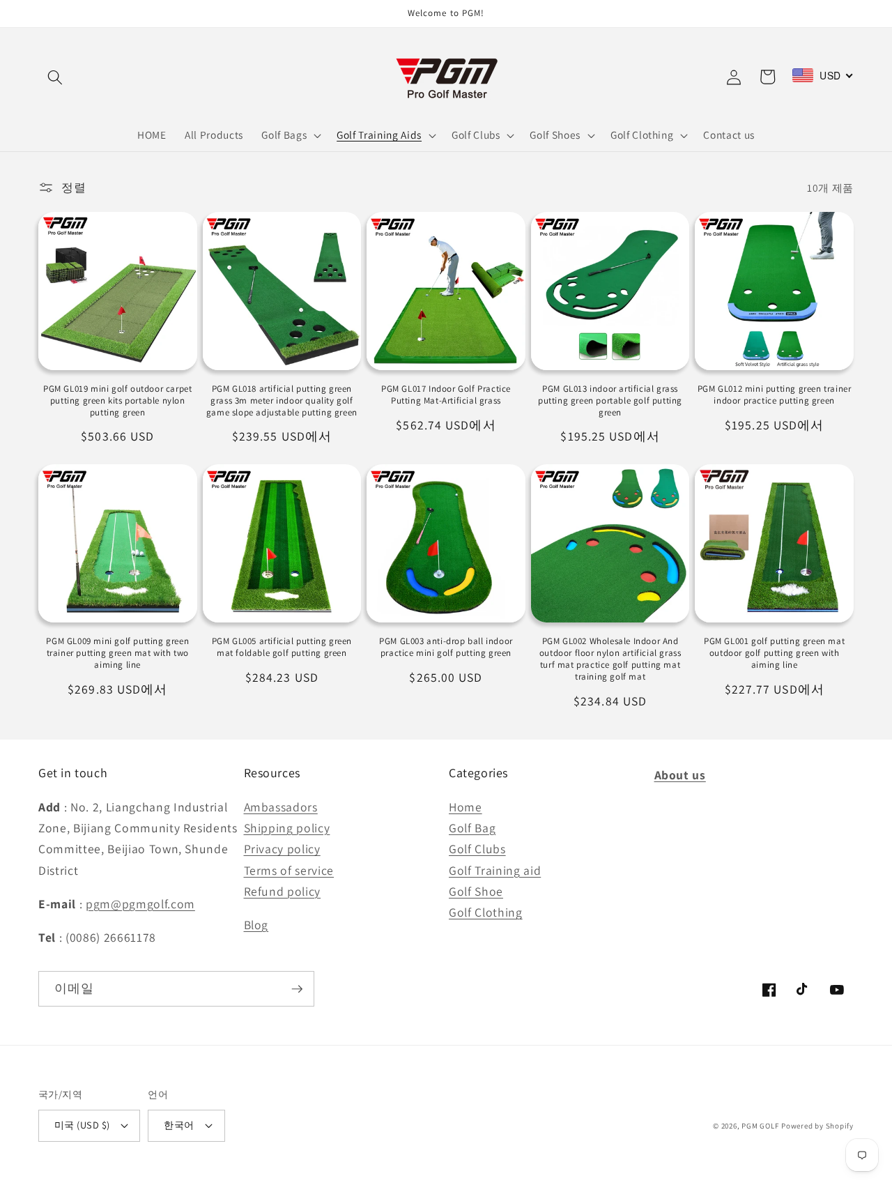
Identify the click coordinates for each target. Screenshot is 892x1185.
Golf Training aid (495, 870)
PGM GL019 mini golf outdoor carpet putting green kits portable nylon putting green (117, 400)
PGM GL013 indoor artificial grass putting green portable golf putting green (610, 400)
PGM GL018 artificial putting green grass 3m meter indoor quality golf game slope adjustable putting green (281, 400)
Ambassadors (281, 807)
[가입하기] (297, 989)
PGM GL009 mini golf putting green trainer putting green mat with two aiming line (117, 653)
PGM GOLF (759, 1126)
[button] (55, 76)
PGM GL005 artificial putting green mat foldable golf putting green (282, 647)
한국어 (179, 1124)
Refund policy (282, 891)
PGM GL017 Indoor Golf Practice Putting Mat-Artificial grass (446, 394)
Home (465, 807)
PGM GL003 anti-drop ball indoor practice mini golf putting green (446, 647)
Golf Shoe (476, 891)
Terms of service (289, 870)
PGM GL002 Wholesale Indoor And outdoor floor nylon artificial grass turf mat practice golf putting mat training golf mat (610, 659)
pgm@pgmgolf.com (140, 904)
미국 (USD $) (81, 1124)
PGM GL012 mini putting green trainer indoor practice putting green (775, 394)
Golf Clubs (477, 849)
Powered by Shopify (817, 1126)
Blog (256, 925)
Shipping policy (287, 828)
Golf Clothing (486, 912)
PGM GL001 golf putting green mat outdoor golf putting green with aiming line (774, 653)
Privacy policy (282, 849)
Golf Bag (472, 828)
